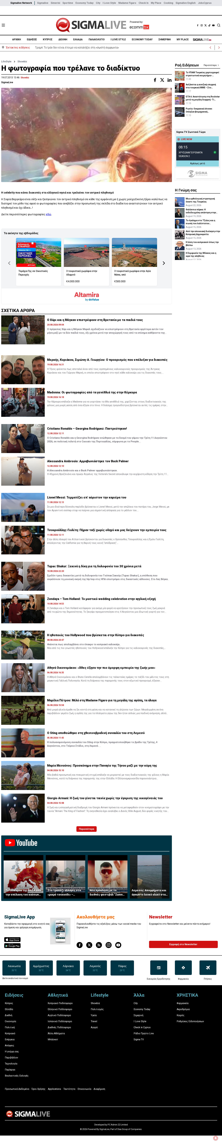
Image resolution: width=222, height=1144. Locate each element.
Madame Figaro (127, 3)
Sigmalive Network (21, 3)
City (98, 3)
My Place (156, 3)
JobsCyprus (205, 3)
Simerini (55, 3)
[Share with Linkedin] (169, 80)
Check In (143, 3)
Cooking (168, 3)
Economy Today (84, 3)
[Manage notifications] (215, 1138)
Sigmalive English (186, 3)
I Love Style (109, 3)
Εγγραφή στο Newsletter (183, 944)
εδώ (48, 214)
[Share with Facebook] (155, 80)
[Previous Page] (9, 263)
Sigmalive (42, 3)
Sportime (68, 3)
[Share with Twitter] (162, 80)
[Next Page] (164, 263)
